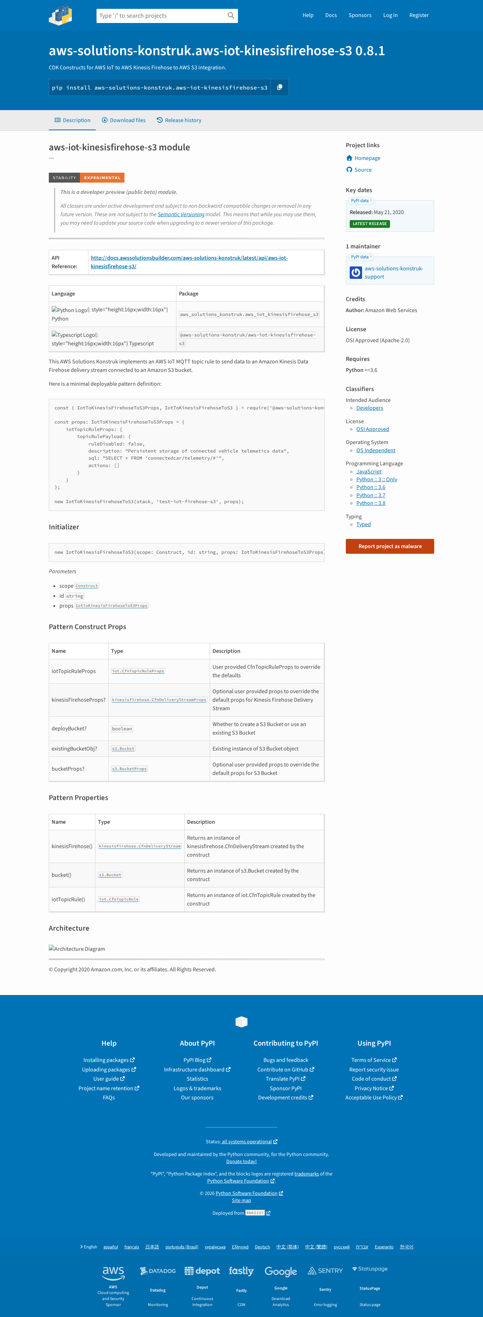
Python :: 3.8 (370, 503)
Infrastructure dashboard (194, 1070)
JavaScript (369, 472)
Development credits (282, 1098)
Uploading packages (106, 1070)
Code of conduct (371, 1079)
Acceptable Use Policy (371, 1098)
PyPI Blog (194, 1060)
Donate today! (241, 1161)
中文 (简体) (288, 1247)
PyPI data (359, 200)
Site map (241, 1200)
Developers (369, 408)
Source (363, 170)
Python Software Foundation (238, 1181)
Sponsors (360, 15)
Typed (363, 524)
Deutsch (262, 1247)
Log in (390, 15)
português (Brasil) (181, 1247)
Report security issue (374, 1070)
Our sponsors (197, 1098)
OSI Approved (372, 429)
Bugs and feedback (285, 1060)
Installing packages (106, 1060)
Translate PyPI (282, 1079)
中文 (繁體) (316, 1247)
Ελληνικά (240, 1247)
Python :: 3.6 (370, 487)
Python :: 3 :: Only (376, 479)
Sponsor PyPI (286, 1088)
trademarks (307, 1174)
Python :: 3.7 (370, 495)
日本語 (152, 1247)
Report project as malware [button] (390, 546)
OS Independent (375, 450)
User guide (106, 1079)
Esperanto (384, 1247)
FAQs (109, 1098)
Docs (331, 15)
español (111, 1247)
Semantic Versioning (181, 214)
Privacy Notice (371, 1088)
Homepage (367, 158)
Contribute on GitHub (282, 1070)
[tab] (72, 120)
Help (308, 15)
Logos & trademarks (197, 1088)
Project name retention (105, 1088)
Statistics (197, 1079)
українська (215, 1247)
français (131, 1247)
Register (419, 15)
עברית (362, 1247)
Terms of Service (371, 1060)
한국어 (407, 1247)
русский (342, 1247)
